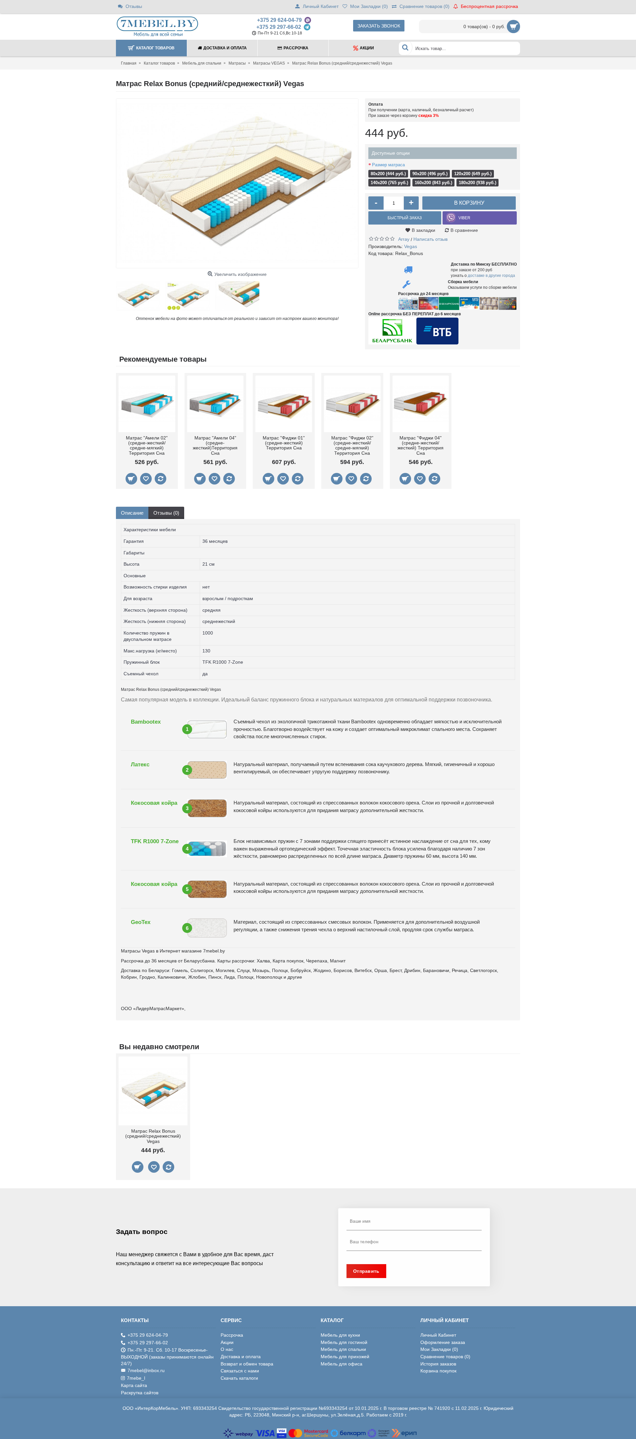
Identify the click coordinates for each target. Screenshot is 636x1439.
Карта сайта (134, 1385)
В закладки (423, 230)
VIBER (464, 218)
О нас (227, 1349)
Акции (227, 1342)
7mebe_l (136, 1378)
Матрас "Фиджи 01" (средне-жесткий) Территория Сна (284, 443)
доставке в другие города (491, 275)
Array (403, 239)
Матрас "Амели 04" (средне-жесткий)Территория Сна (215, 445)
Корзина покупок (438, 1370)
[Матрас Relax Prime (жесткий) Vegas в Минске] (237, 183)
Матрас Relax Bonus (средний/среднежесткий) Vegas (153, 1136)
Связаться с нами (240, 1370)
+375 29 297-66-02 (278, 27)
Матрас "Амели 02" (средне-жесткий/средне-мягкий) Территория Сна (147, 445)
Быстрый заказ (405, 218)
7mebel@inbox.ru (146, 1370)
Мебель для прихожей (345, 1356)
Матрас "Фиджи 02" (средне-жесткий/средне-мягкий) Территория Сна (352, 445)
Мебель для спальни (343, 1349)
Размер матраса (388, 164)
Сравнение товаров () (445, 1356)
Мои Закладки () (439, 1349)
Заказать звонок (378, 25)
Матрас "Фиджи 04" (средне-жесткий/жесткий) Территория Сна (421, 445)
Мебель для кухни (340, 1335)
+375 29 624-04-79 (279, 20)
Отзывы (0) (166, 513)
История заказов (438, 1363)
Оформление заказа (442, 1342)
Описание (132, 513)
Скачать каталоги (239, 1378)
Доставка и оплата (241, 1356)
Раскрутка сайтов (139, 1392)
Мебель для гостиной (344, 1342)
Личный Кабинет (438, 1335)
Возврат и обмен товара (247, 1363)
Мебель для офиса (341, 1363)
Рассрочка (232, 1335)
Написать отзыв (430, 239)
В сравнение (464, 230)
